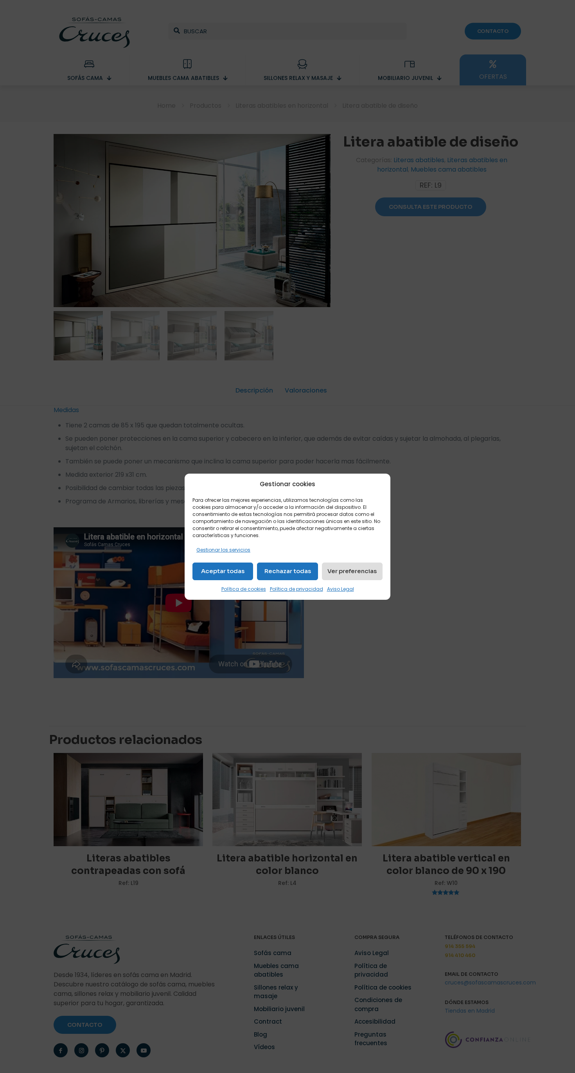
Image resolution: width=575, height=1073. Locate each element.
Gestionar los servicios (223, 549)
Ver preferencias (352, 571)
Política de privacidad (296, 589)
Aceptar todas (222, 571)
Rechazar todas (287, 571)
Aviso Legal (340, 589)
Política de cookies (243, 589)
